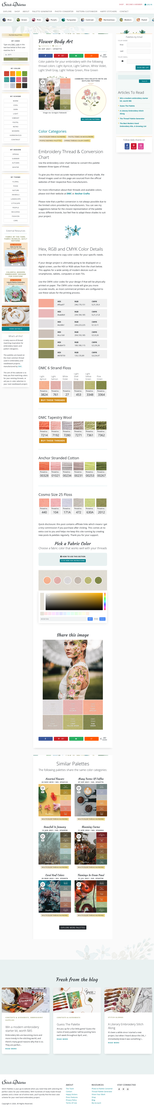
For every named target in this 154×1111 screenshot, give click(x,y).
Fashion (16, 216)
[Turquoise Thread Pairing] (6, 79)
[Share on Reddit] (92, 56)
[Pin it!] (72, 687)
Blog (93, 1100)
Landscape (14, 199)
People (13, 208)
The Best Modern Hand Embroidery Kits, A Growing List (133, 124)
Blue (9, 20)
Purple (54, 20)
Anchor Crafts (82, 193)
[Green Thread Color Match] (24, 73)
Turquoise (71, 20)
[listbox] (74, 601)
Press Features (72, 1097)
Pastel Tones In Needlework (80, 137)
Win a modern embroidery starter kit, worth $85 (134, 99)
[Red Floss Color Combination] (6, 73)
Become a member (134, 4)
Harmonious (109, 20)
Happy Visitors (71, 1094)
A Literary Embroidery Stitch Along (132, 112)
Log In (149, 4)
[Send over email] (76, 56)
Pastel (144, 20)
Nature (14, 190)
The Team (70, 1088)
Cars (13, 221)
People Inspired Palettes (50, 141)
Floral (15, 182)
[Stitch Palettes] (38, 4)
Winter (14, 167)
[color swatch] (42, 613)
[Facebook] (119, 1089)
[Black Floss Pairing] (24, 85)
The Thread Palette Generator (132, 118)
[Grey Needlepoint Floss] (12, 85)
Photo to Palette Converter (102, 1088)
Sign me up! (143, 67)
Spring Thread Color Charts (77, 141)
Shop (121, 4)
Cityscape (15, 203)
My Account (96, 1103)
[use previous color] (42, 597)
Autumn (14, 163)
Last (121, 51)
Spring (15, 154)
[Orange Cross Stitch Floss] (12, 73)
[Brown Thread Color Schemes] (18, 85)
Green (24, 20)
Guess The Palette (127, 106)
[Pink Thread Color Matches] (18, 79)
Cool (16, 105)
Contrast (90, 20)
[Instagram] (128, 1089)
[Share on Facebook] (45, 56)
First (121, 45)
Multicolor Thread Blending (52, 137)
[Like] (42, 82)
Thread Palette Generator (102, 1091)
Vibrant (15, 118)
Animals (16, 195)
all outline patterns (91, 119)
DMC (20, 366)
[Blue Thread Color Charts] (12, 79)
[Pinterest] (123, 1089)
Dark (16, 109)
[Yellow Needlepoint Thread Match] (18, 73)
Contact (69, 1091)
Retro (14, 127)
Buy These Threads (53, 400)
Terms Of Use (71, 1103)
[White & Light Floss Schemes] (6, 85)
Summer (15, 159)
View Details (15, 329)
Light (14, 114)
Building (15, 212)
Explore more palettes (73, 927)
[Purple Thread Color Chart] (24, 79)
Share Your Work (98, 1094)
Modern (128, 20)
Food (14, 186)
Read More (11, 1049)
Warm (16, 101)
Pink (39, 20)
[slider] (104, 601)
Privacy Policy (71, 1100)
